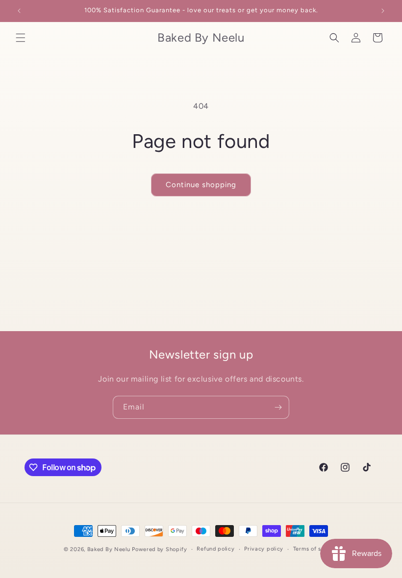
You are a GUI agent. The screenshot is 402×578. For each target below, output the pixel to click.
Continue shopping (201, 184)
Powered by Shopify (159, 549)
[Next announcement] (383, 11)
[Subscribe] (278, 407)
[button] (20, 37)
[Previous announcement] (19, 11)
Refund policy (215, 549)
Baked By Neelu (108, 549)
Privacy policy (263, 549)
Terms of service (315, 549)
